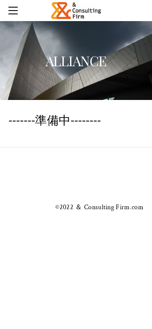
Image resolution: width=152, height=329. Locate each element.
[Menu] (14, 10)
